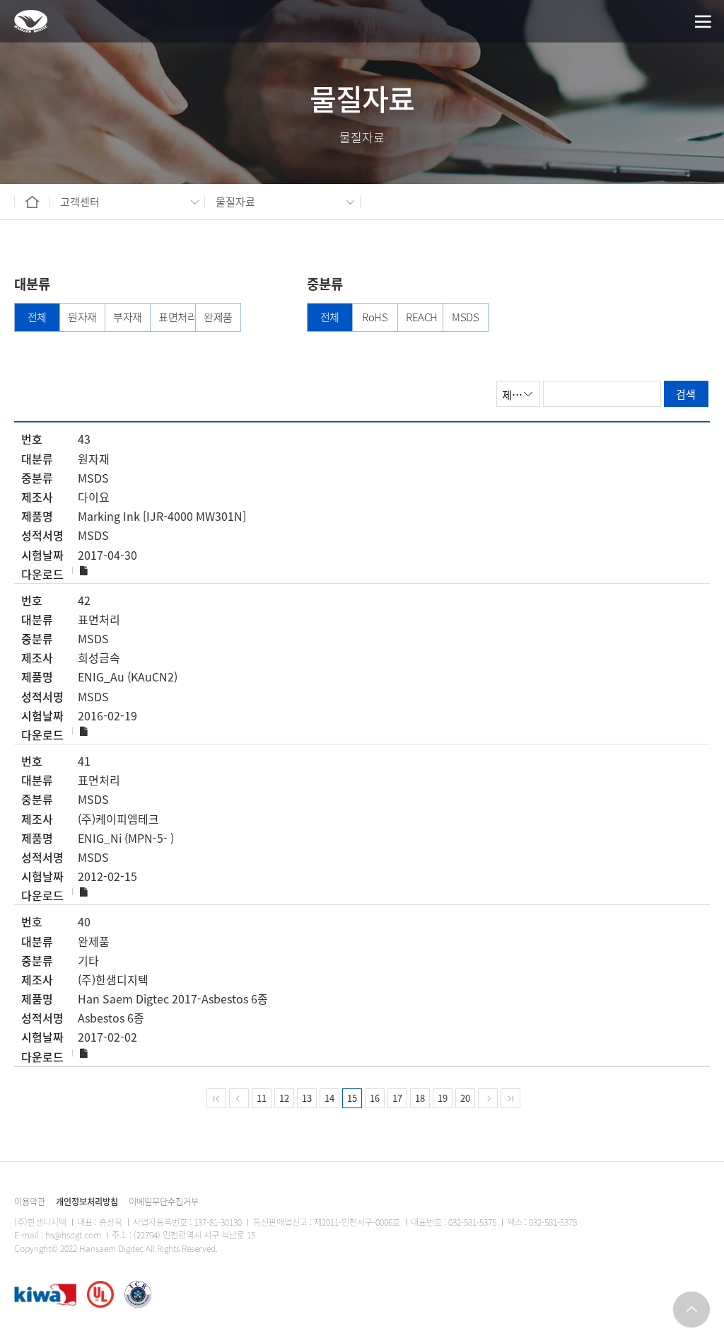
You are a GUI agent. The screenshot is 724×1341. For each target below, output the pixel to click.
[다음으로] (488, 1098)
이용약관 (29, 1201)
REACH (420, 316)
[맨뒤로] (510, 1098)
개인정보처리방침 (87, 1201)
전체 (37, 316)
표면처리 (172, 316)
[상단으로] (691, 1309)
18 (420, 1098)
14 (329, 1098)
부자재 (127, 316)
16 (375, 1098)
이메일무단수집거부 (164, 1201)
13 (307, 1098)
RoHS (374, 316)
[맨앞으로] (216, 1098)
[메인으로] (30, 21)
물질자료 (235, 201)
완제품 (218, 316)
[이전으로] (239, 1098)
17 (397, 1098)
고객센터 (80, 201)
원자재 (82, 316)
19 (443, 1098)
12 (284, 1098)
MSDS (465, 316)
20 (465, 1098)
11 (262, 1098)
